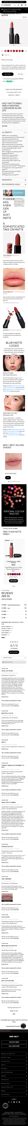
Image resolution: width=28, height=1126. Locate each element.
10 (16, 481)
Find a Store (4, 1068)
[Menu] (25, 5)
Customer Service (5, 1061)
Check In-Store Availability (14, 89)
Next (14, 1014)
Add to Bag (8, 74)
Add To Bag (13, 580)
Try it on (20, 74)
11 (17, 481)
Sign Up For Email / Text (7, 1087)
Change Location (19, 1113)
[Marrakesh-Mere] (19, 574)
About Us (3, 1064)
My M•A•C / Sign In (6, 1057)
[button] (25, 5)
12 (18, 481)
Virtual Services (5, 1079)
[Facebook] (9, 1102)
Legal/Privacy (18, 1112)
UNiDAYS (3, 1076)
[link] (8, 477)
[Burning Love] (13, 574)
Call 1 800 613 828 (14, 1046)
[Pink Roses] (17, 574)
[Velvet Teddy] (8, 574)
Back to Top (14, 1011)
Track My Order (14, 1042)
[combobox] (14, 56)
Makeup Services (5, 1083)
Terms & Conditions (8, 1113)
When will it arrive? (14, 95)
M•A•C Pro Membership (7, 1072)
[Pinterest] (19, 1102)
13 (19, 481)
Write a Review (14, 652)
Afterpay (3, 1090)
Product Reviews (5, 1094)
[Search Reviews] (3, 662)
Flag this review (14, 705)
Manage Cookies (9, 1112)
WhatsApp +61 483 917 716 (8, 1053)
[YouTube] (14, 1102)
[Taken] (10, 574)
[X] (11, 1102)
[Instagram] (16, 1102)
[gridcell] (5, 51)
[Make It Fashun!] (15, 574)
